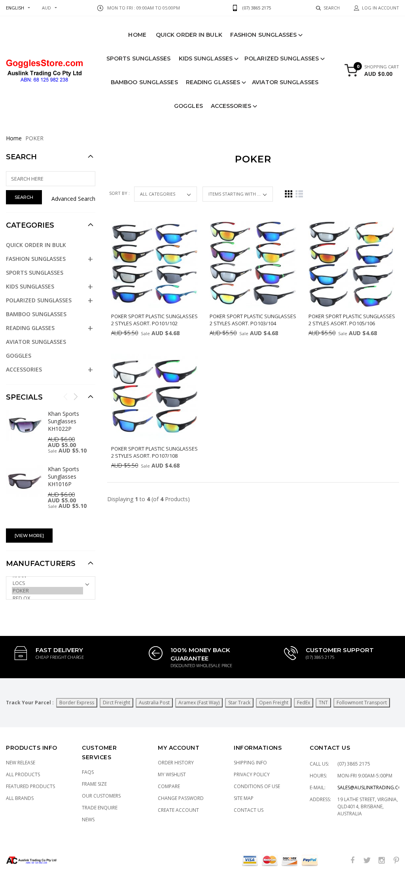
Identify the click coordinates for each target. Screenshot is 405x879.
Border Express (76, 702)
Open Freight (273, 702)
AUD (46, 8)
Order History (176, 762)
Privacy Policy (252, 774)
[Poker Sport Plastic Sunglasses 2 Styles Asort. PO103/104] (253, 264)
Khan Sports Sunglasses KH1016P (63, 476)
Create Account (178, 810)
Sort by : (120, 193)
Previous (66, 396)
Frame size (94, 784)
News (88, 819)
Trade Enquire (99, 807)
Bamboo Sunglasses (144, 82)
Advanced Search (73, 198)
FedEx (303, 702)
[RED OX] (47, 598)
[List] (299, 194)
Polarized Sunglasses (281, 58)
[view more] (29, 535)
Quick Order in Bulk (189, 34)
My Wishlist (172, 774)
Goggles (188, 105)
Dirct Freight (116, 702)
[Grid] (288, 194)
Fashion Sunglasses (263, 34)
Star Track (239, 702)
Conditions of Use (257, 786)
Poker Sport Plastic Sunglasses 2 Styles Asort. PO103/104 (253, 320)
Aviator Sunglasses (285, 82)
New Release (20, 762)
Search (21, 157)
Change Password (181, 798)
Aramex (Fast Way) (199, 702)
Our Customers (101, 795)
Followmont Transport (362, 702)
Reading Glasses (213, 82)
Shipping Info (250, 762)
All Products (23, 774)
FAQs (88, 772)
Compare (169, 786)
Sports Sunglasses (138, 58)
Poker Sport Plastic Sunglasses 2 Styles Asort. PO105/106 (351, 320)
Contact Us (248, 810)
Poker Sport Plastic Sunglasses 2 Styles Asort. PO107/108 (154, 452)
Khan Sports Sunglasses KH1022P (63, 421)
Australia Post (154, 702)
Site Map (244, 798)
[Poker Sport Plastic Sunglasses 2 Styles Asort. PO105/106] (351, 264)
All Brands (20, 798)
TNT (323, 702)
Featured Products (30, 786)
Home (137, 34)
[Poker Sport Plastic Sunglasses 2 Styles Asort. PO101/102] (154, 264)
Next (75, 396)
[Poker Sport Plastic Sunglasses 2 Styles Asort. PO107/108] (154, 397)
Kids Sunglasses (206, 58)
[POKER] (47, 590)
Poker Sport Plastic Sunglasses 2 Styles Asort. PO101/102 (154, 320)
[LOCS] (47, 583)
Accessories (231, 105)
